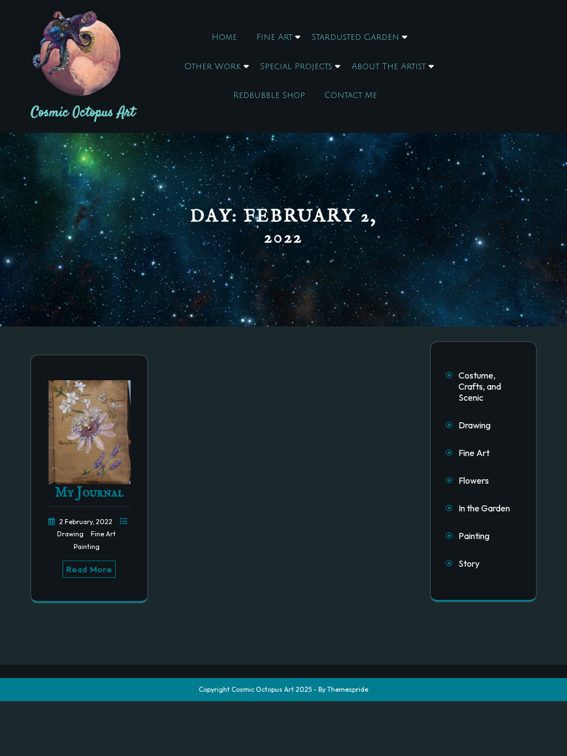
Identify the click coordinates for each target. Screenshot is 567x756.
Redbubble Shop (269, 95)
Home (224, 37)
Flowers (473, 480)
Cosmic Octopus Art (83, 112)
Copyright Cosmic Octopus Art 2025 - (258, 689)
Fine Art (274, 37)
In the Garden (484, 508)
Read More (89, 569)
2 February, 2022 (86, 521)
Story (469, 563)
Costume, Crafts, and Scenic (479, 386)
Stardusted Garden (355, 37)
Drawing (71, 534)
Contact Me (350, 95)
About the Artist (389, 66)
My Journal (89, 492)
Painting (87, 546)
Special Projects (296, 66)
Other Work (212, 66)
